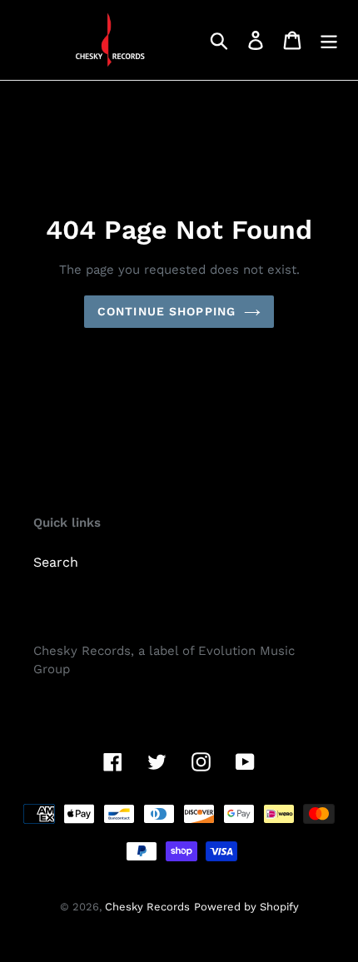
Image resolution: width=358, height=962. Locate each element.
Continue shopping (166, 311)
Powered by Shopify (246, 906)
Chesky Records (147, 906)
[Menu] (329, 40)
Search (55, 562)
